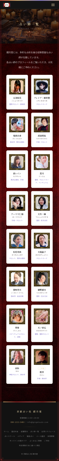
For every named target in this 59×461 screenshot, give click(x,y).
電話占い (30, 436)
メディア (20, 436)
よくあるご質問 (36, 440)
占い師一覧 (34, 431)
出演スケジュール (48, 431)
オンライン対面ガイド (18, 440)
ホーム (6, 431)
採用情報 (51, 436)
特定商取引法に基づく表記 (29, 445)
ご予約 (46, 440)
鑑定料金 (14, 431)
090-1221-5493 (18, 422)
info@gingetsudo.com (37, 422)
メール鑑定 (40, 436)
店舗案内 (24, 431)
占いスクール (10, 436)
